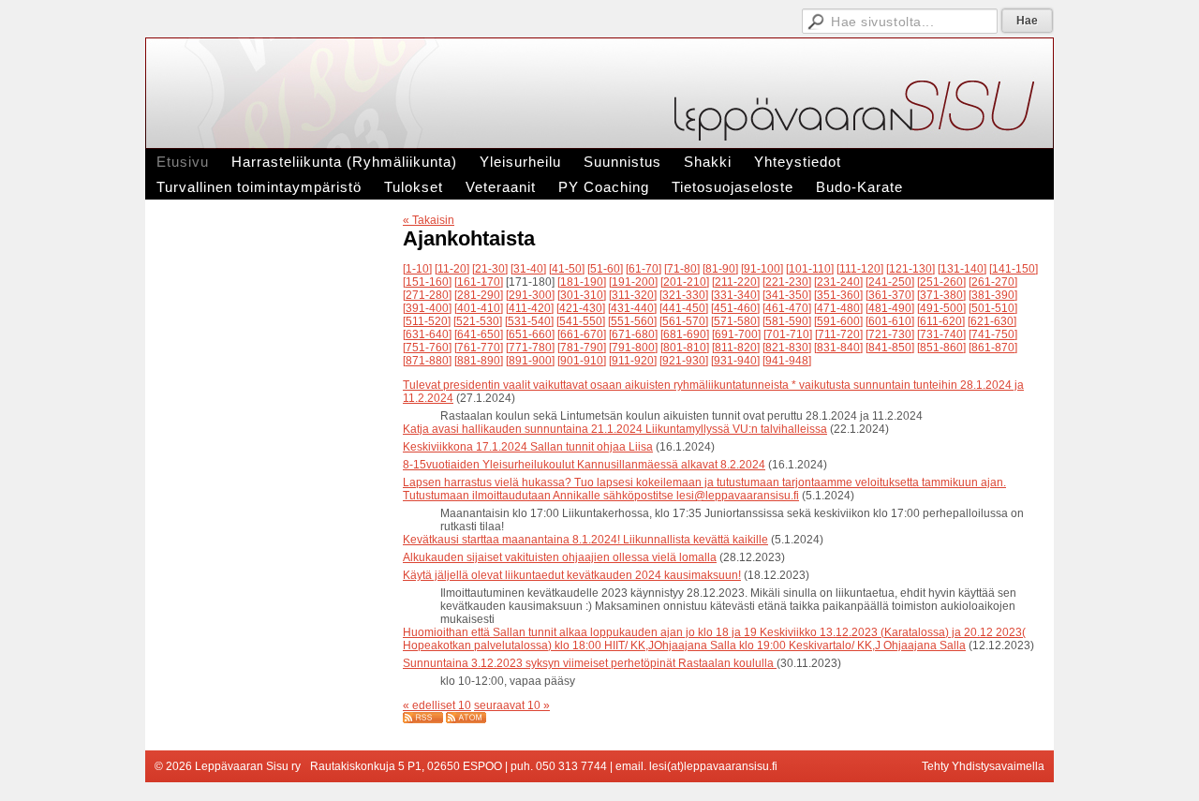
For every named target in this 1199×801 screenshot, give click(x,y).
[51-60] (605, 268)
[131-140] (962, 268)
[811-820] (736, 347)
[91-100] (762, 268)
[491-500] (941, 308)
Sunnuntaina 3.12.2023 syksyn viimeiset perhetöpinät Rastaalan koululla (590, 663)
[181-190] (581, 282)
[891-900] (530, 360)
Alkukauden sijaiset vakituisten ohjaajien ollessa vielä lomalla (560, 557)
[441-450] (683, 308)
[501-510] (993, 308)
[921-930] (683, 360)
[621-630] (992, 321)
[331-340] (735, 295)
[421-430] (580, 308)
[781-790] (581, 347)
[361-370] (890, 295)
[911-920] (633, 360)
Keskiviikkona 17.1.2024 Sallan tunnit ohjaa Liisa (528, 446)
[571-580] (735, 321)
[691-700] (736, 334)
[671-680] (633, 334)
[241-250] (890, 282)
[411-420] (530, 308)
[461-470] (786, 308)
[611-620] (941, 321)
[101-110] (810, 268)
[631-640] (427, 334)
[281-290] (478, 295)
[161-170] (478, 282)
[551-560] (632, 321)
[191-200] (633, 282)
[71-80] (682, 268)
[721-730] (890, 334)
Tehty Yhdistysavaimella (983, 766)
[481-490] (890, 308)
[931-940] (735, 360)
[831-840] (838, 347)
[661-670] (581, 334)
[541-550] (580, 321)
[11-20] (452, 268)
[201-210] (684, 282)
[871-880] (427, 360)
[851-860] (941, 347)
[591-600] (838, 321)
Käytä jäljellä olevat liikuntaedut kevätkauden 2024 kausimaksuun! (572, 575)
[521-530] (477, 321)
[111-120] (859, 268)
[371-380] (941, 295)
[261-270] (993, 282)
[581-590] (786, 321)
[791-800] (633, 347)
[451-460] (735, 308)
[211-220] (736, 282)
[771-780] (530, 347)
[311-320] (633, 295)
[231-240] (838, 282)
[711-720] (839, 334)
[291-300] (530, 295)
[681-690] (684, 334)
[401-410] (478, 308)
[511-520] (427, 321)
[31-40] (528, 268)
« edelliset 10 (437, 705)
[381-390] (993, 295)
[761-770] (478, 347)
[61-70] (643, 268)
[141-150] (1013, 268)
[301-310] (581, 295)
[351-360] (838, 295)
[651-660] (530, 334)
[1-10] (417, 268)
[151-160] (427, 282)
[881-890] (478, 360)
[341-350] (786, 295)
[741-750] (993, 334)
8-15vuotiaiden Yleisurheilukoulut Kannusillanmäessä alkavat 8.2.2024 (584, 464)
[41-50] (567, 268)
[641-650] (478, 334)
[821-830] (786, 347)
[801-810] (684, 347)
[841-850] (890, 347)
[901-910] (581, 360)
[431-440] (632, 308)
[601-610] (890, 321)
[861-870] (993, 347)
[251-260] (941, 282)
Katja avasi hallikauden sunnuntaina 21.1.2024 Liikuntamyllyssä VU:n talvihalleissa (615, 429)
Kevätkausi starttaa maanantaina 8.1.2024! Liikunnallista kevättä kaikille (585, 539)
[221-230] (786, 282)
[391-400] (427, 308)
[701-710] (787, 334)
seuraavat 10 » (512, 705)
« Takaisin (428, 220)
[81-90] (720, 268)
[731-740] (941, 334)
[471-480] (838, 308)
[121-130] (910, 268)
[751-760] (427, 347)
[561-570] (683, 321)
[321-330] (683, 295)
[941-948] (786, 360)
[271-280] (427, 295)
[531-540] (529, 321)
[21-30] (490, 268)
